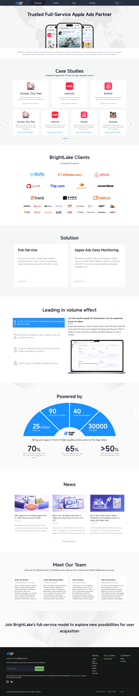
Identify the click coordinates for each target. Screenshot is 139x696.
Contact (95, 673)
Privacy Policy (76, 676)
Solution (56, 3)
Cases (94, 666)
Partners (92, 3)
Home (94, 659)
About (94, 671)
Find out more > (69, 541)
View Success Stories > (31, 103)
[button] (65, 138)
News (74, 3)
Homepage (38, 3)
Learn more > (22, 281)
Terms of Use (111, 691)
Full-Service (94, 662)
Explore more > (80, 281)
